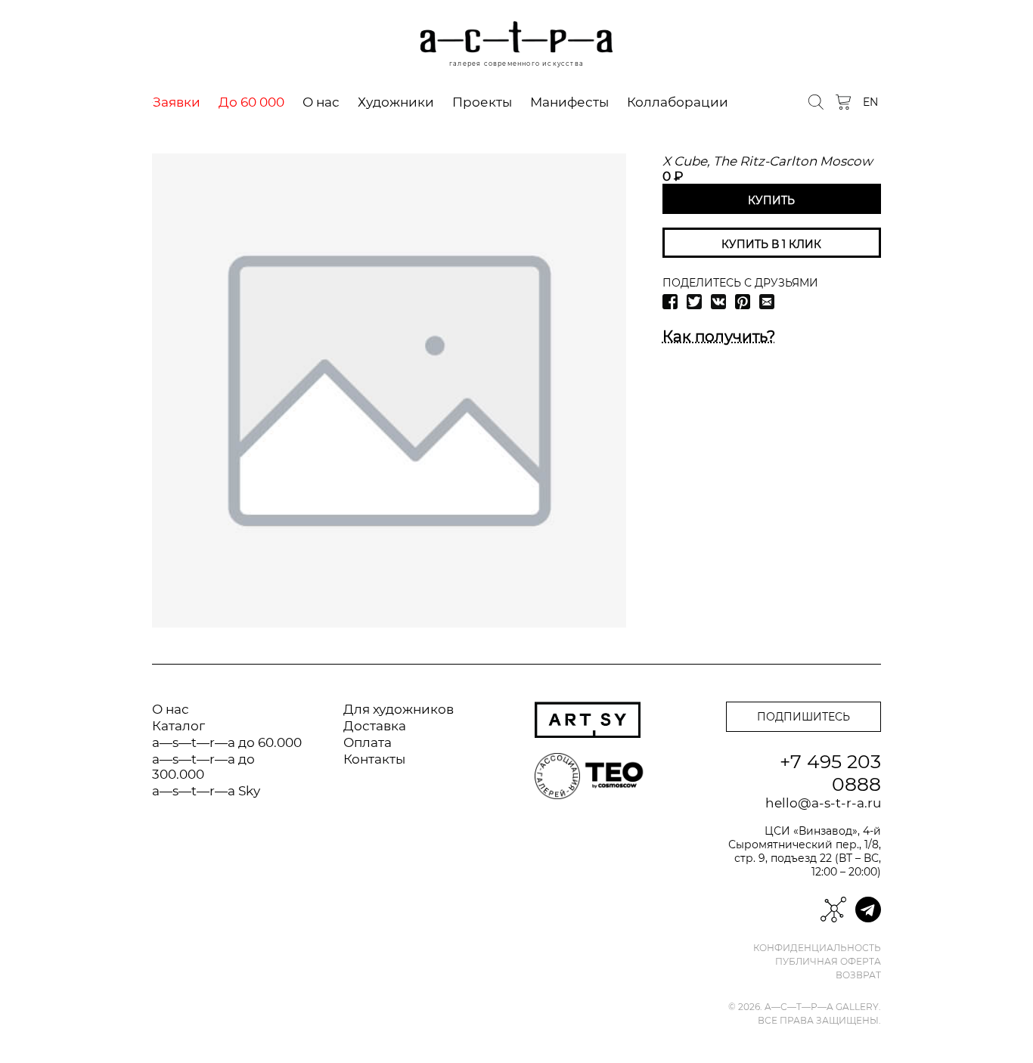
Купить (771, 200)
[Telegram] (868, 909)
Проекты (482, 102)
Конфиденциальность (817, 948)
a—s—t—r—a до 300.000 (203, 767)
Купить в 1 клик (771, 244)
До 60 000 (251, 102)
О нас (321, 102)
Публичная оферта (828, 961)
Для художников (398, 709)
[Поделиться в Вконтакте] (718, 301)
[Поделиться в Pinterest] (742, 301)
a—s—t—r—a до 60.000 (227, 742)
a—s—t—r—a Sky (206, 790)
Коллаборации (677, 102)
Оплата (367, 742)
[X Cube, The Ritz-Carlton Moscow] (389, 390)
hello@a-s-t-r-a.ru (823, 802)
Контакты (374, 759)
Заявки (176, 102)
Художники (396, 102)
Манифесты (569, 102)
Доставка (374, 725)
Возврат (858, 975)
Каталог (178, 725)
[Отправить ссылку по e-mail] (766, 301)
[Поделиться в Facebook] (670, 301)
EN (870, 102)
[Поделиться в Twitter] (694, 301)
